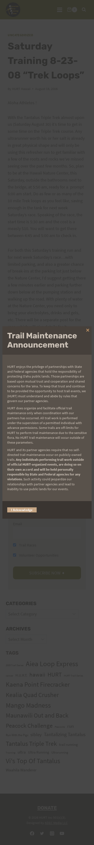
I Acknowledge (22, 510)
